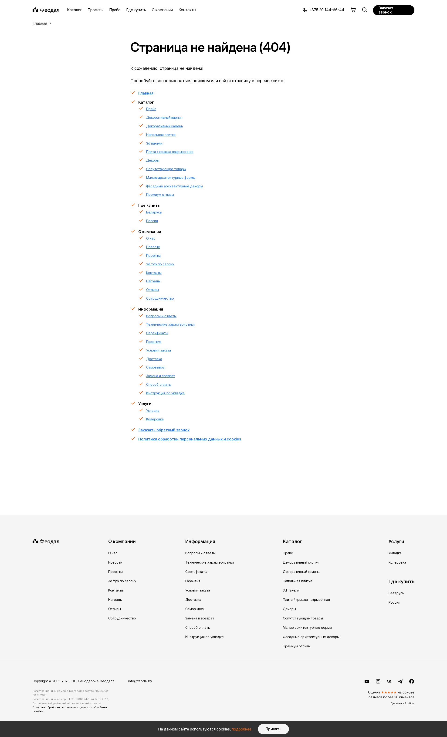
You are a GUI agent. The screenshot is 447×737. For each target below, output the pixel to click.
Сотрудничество (160, 298)
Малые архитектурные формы (170, 177)
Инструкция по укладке (165, 393)
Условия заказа (158, 350)
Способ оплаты (158, 384)
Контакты (187, 9)
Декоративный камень (164, 126)
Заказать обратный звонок (164, 430)
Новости (153, 247)
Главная (40, 23)
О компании (162, 9)
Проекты (95, 9)
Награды (153, 281)
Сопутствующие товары (166, 169)
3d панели (154, 143)
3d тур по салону (160, 264)
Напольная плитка (161, 135)
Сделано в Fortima (402, 703)
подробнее (241, 729)
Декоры (152, 160)
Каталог (74, 9)
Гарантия (153, 342)
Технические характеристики (170, 324)
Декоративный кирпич (164, 117)
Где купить (136, 9)
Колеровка (155, 419)
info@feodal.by (140, 681)
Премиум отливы (160, 194)
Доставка (154, 359)
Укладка (152, 410)
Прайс (114, 9)
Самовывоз (155, 367)
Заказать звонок (387, 10)
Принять (273, 729)
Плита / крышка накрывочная (169, 152)
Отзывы (152, 290)
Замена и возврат (160, 376)
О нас (150, 238)
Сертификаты (157, 333)
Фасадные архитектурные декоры (174, 186)
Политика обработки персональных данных (61, 707)
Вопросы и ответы (161, 316)
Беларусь (154, 212)
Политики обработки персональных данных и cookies (189, 439)
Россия (152, 221)
